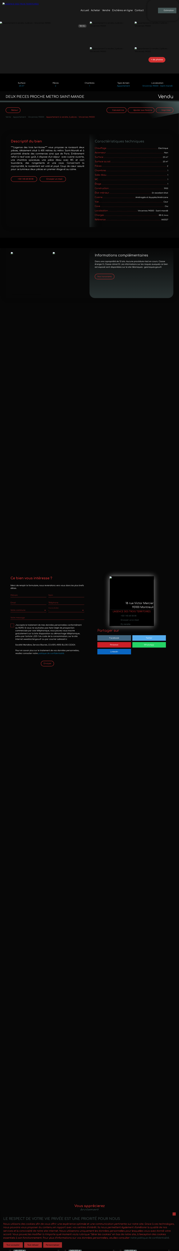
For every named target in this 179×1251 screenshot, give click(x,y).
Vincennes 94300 (36, 117)
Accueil (85, 10)
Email (13, 603)
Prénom (14, 595)
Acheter (95, 10)
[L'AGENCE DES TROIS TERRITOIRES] (21, 10)
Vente (8, 117)
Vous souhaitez (53, 608)
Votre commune (17, 610)
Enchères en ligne (122, 10)
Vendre (106, 10)
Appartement (19, 117)
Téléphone (53, 603)
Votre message (17, 618)
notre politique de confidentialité (149, 1238)
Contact (139, 10)
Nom (50, 595)
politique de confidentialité (51, 653)
